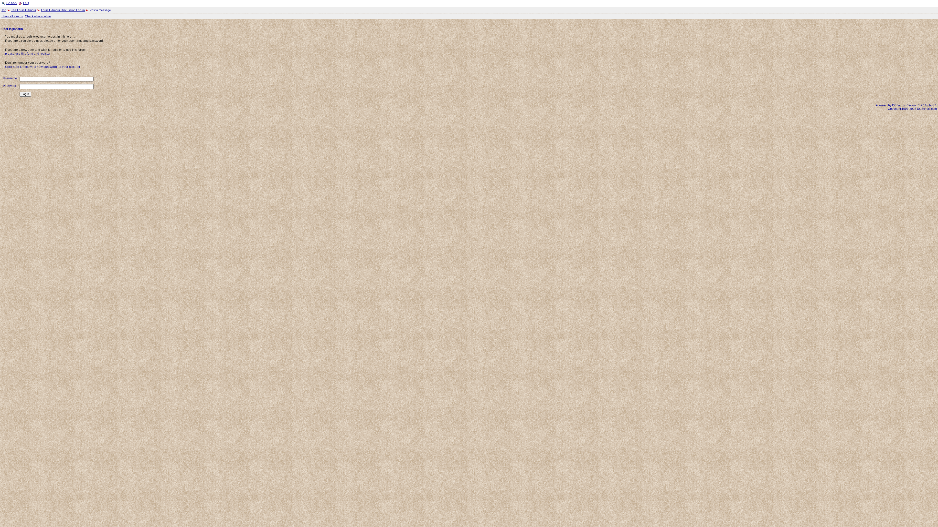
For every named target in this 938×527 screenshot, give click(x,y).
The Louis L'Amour (23, 10)
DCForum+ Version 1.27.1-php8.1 (914, 105)
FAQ (26, 3)
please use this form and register (27, 53)
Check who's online (38, 16)
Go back (11, 3)
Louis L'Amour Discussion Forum (63, 10)
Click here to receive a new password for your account (42, 67)
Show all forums (12, 16)
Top (3, 10)
